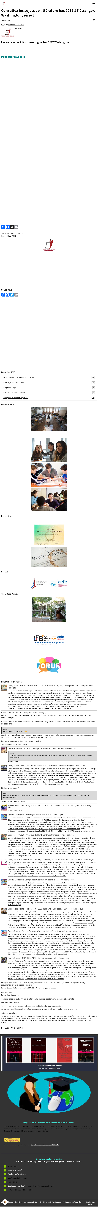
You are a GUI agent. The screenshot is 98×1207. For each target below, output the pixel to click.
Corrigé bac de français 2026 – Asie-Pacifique (64, 952)
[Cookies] (5, 1202)
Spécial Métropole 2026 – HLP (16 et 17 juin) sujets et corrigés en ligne (70, 831)
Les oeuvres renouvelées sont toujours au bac (21, 741)
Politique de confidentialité (72, 1202)
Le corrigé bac (17, 995)
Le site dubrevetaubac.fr (17, 1186)
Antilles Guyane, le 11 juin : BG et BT (34, 974)
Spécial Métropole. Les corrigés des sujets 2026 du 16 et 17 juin (35, 814)
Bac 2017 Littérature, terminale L (48, 393)
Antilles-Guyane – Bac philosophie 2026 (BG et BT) (34, 927)
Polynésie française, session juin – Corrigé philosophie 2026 (45, 876)
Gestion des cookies (90, 1203)
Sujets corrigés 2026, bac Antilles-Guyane (67, 977)
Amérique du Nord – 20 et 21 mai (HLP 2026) (69, 849)
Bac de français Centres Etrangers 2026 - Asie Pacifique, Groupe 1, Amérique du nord (45, 931)
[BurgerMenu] (93, 3)
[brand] (4, 3)
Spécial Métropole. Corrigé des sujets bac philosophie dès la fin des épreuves (42, 880)
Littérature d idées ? (10, 788)
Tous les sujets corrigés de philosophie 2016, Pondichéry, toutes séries (32, 1006)
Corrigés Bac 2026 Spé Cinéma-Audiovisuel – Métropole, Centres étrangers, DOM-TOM (38, 784)
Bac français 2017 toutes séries (48, 383)
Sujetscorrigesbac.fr (15, 1170)
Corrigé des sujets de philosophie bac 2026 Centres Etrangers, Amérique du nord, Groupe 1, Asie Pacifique (50, 686)
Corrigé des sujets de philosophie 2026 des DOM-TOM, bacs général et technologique (45, 909)
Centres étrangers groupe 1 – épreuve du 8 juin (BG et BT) (48, 950)
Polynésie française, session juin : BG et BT (61, 974)
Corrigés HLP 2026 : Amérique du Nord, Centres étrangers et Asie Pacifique (41, 835)
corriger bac (6, 992)
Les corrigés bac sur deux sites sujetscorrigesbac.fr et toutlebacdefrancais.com (42, 748)
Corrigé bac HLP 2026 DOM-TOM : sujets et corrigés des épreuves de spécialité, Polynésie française (51, 859)
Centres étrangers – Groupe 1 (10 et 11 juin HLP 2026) (72, 853)
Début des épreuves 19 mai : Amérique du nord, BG (59, 706)
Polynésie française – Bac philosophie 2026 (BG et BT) (69, 927)
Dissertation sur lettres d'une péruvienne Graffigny (23, 712)
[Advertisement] (43, 69)
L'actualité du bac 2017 (16, 25)
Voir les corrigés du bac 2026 (36, 708)
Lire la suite (18, 29)
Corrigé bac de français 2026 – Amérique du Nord (50, 954)
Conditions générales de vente (50, 1202)
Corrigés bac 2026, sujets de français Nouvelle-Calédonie (44, 979)
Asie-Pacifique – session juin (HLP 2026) (52, 851)
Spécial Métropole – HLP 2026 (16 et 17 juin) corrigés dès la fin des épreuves (53, 829)
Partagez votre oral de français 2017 (48, 398)
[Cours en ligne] (49, 1092)
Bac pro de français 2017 (48, 388)
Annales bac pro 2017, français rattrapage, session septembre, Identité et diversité (37, 999)
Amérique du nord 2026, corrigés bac (59, 708)
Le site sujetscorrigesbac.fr (31, 706)
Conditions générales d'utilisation (26, 1202)
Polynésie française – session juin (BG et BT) (47, 925)
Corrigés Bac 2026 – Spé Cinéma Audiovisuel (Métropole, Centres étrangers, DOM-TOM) (46, 765)
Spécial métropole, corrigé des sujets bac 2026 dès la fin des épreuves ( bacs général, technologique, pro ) (52, 806)
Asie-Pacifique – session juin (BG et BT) (81, 950)
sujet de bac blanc (9, 1013)
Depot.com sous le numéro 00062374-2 (45, 1145)
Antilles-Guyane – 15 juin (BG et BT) (20, 925)
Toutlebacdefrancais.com (17, 1174)
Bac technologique (62, 898)
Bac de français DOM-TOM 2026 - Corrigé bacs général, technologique (38, 958)
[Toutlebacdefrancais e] (49, 1053)
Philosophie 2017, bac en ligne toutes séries (48, 377)
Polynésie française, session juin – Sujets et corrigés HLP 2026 (48, 874)
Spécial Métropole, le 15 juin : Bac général (41, 898)
